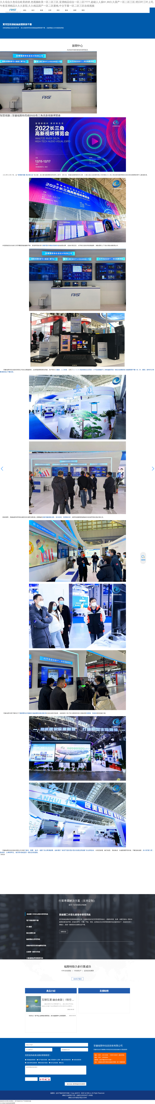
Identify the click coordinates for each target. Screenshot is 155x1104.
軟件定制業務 (54, 1062)
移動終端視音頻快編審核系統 (36, 945)
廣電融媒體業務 (31, 1059)
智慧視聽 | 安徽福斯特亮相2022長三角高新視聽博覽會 (30, 115)
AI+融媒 (29, 927)
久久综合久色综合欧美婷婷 (7, 1103)
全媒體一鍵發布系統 (33, 952)
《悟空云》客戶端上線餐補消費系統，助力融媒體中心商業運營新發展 (48, 1016)
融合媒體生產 (31, 933)
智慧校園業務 (77, 1059)
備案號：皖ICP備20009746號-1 (103, 1059)
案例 (66, 10)
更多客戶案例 (77, 979)
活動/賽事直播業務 (32, 1062)
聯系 (83, 10)
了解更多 (2, 854)
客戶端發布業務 (42, 1059)
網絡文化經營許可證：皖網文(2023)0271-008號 (77, 1095)
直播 (41, 10)
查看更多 (63, 932)
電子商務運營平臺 (32, 920)
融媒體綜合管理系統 (33, 939)
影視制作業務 (44, 1062)
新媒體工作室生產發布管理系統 (37, 914)
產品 (24, 10)
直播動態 (104, 990)
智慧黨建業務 (67, 1059)
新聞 (74, 10)
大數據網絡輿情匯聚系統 (34, 958)
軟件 (33, 10)
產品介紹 (50, 990)
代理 (49, 10)
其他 (62, 1062)
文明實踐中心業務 (55, 1059)
